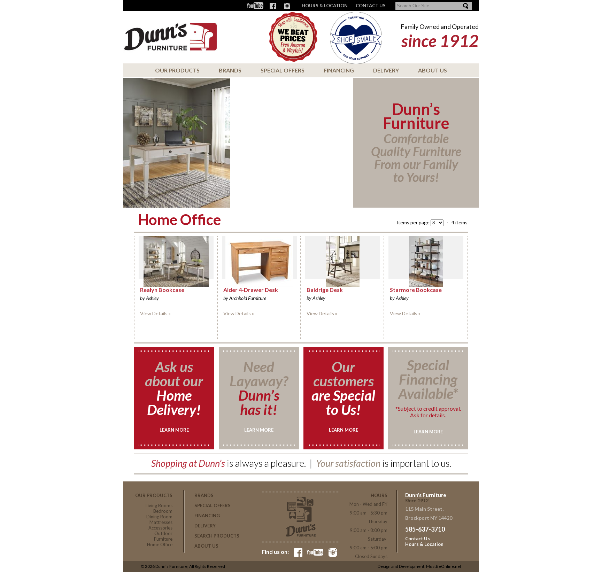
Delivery (386, 70)
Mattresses (160, 522)
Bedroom (162, 511)
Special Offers (282, 70)
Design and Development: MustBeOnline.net (419, 566)
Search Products (216, 536)
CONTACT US (371, 5)
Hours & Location (325, 5)
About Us (432, 70)
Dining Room (159, 516)
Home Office (159, 544)
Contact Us (417, 538)
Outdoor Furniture (163, 536)
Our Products (177, 70)
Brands (230, 70)
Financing (339, 70)
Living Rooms (159, 505)
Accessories (160, 528)
